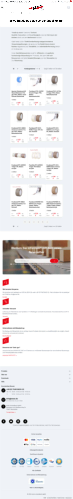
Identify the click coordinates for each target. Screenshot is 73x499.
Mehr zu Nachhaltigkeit (36, 487)
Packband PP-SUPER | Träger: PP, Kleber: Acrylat (19, 166)
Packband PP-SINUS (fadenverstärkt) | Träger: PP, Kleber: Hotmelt (19, 204)
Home (6, 13)
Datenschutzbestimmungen (28, 264)
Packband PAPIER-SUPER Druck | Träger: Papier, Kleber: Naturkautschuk (36, 204)
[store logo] (36, 7)
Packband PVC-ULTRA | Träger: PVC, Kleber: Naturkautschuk (54, 92)
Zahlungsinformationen (36, 450)
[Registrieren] (54, 261)
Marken (13, 13)
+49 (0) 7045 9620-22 (15, 389)
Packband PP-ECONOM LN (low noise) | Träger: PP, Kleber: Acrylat (53, 167)
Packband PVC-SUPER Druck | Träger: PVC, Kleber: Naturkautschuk (36, 93)
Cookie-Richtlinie (51, 498)
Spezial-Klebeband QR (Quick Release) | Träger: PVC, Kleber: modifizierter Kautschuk (19, 93)
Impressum (69, 498)
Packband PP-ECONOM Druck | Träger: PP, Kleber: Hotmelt (53, 129)
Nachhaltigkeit (7, 336)
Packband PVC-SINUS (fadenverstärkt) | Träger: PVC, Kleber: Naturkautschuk (19, 130)
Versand (5, 316)
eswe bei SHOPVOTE (9, 355)
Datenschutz (61, 498)
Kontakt (5, 297)
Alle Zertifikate (36, 470)
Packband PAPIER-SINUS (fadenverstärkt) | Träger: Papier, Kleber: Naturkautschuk (54, 204)
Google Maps (10, 412)
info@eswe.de (12, 399)
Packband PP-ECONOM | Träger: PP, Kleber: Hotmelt (36, 129)
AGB (45, 498)
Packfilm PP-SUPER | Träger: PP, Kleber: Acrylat (36, 166)
